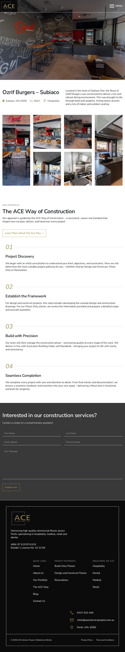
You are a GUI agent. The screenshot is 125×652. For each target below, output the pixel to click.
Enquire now (11, 487)
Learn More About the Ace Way (23, 233)
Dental (96, 573)
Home (36, 566)
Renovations (61, 580)
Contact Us (39, 601)
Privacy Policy (87, 640)
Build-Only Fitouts (65, 566)
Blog (35, 594)
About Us (38, 573)
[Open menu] (112, 6)
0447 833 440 (85, 612)
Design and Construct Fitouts (71, 573)
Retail (96, 587)
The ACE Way (40, 587)
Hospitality (99, 566)
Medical (97, 580)
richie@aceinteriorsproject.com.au (95, 620)
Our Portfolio (40, 580)
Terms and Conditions (105, 640)
